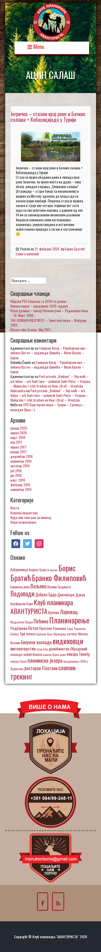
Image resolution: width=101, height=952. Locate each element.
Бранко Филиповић (59, 577)
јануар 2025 (18, 428)
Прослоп (45, 628)
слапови (67, 667)
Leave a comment (27, 253)
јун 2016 (16, 475)
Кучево (53, 612)
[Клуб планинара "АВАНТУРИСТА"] (51, 21)
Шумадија (60, 634)
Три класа (28, 633)
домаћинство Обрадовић (68, 648)
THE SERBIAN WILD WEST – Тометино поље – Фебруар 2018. (48, 322)
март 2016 (17, 480)
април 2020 (18, 432)
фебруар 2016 (20, 484)
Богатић (54, 570)
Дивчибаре (66, 594)
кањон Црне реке (54, 654)
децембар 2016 (21, 456)
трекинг (21, 676)
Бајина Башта (39, 569)
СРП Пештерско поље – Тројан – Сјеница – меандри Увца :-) (47, 407)
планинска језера (44, 660)
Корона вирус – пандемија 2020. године (39, 306)
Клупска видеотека (24, 512)
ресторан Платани (40, 667)
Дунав (80, 594)
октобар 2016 (20, 465)
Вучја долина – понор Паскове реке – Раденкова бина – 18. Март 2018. (49, 313)
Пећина (41, 621)
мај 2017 (16, 442)
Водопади (22, 593)
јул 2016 (16, 470)
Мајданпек (17, 622)
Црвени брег (45, 634)
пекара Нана (18, 661)
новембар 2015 (21, 489)
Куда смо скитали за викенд (30, 517)
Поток (33, 628)
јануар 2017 (18, 451)
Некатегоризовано (23, 522)
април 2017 (18, 447)
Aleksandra (17, 390)
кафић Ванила (33, 654)
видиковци (68, 640)
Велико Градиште (59, 586)
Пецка (29, 622)
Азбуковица (19, 569)
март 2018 (17, 437)
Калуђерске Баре (21, 603)
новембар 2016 (21, 461)
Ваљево (39, 586)
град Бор (42, 649)
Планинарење (69, 620)
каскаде (16, 654)
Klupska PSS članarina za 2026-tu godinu (38, 301)
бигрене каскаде (36, 642)
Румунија (59, 628)
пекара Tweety (78, 654)
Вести (14, 507)
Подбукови (18, 628)
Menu (38, 46)
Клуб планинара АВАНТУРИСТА (41, 606)
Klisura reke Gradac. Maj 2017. (31, 329)
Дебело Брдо (45, 594)
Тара (70, 628)
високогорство (23, 648)
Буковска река (20, 586)
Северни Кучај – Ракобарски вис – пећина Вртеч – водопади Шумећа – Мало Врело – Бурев (49, 352)
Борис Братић (75, 248)
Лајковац (69, 612)
